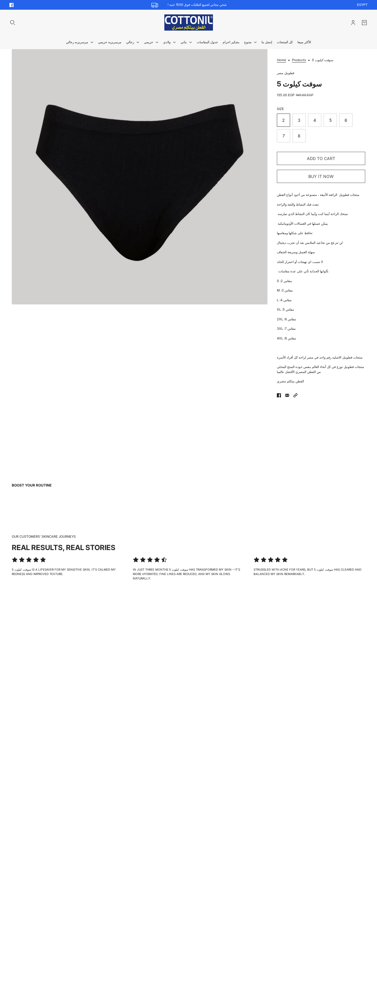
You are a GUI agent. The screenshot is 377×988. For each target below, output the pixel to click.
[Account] (353, 22)
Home (281, 60)
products (299, 60)
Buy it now (321, 176)
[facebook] (11, 5)
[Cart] (364, 22)
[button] (295, 395)
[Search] (12, 22)
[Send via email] (287, 395)
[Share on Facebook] (279, 395)
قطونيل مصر (285, 73)
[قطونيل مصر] (188, 22)
